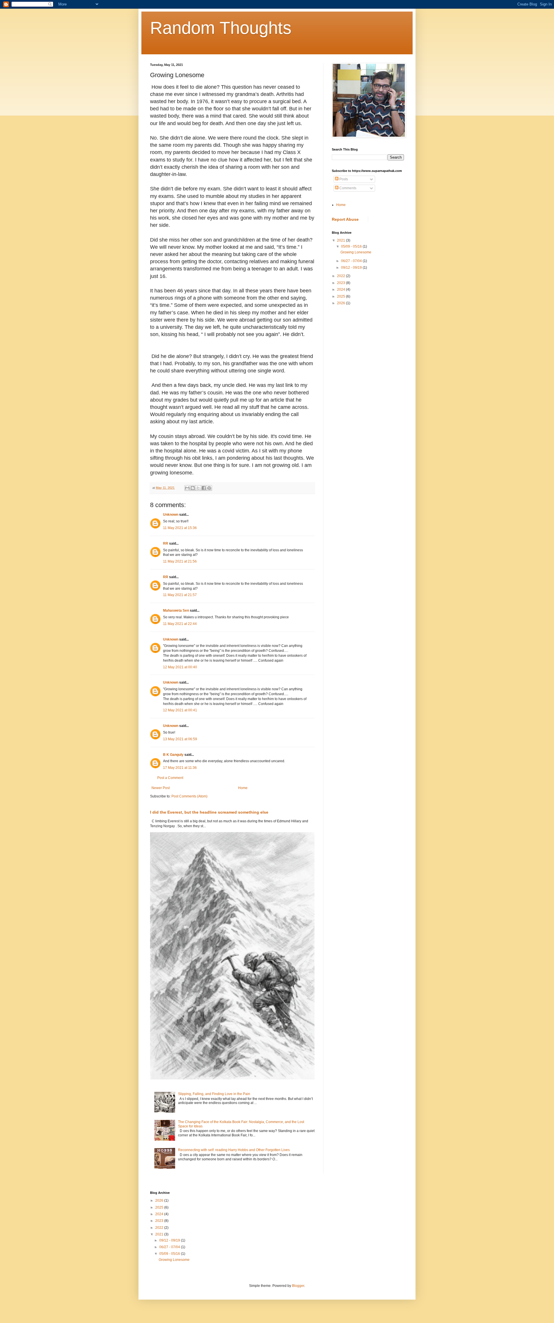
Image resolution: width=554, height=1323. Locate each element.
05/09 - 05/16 (352, 246)
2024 (341, 289)
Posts (343, 179)
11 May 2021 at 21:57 (180, 595)
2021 (341, 240)
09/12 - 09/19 (352, 268)
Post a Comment (170, 778)
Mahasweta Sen (176, 610)
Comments (347, 188)
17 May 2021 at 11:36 (180, 768)
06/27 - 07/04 (352, 261)
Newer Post (160, 788)
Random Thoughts (220, 28)
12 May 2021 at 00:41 (180, 710)
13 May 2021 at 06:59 (180, 739)
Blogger (298, 1286)
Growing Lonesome (355, 252)
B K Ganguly (173, 755)
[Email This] (187, 488)
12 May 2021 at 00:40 (180, 667)
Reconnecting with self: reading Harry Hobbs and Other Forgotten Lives (234, 1150)
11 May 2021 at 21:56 (180, 561)
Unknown (170, 515)
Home (243, 788)
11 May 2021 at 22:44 (180, 624)
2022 (341, 276)
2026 (341, 303)
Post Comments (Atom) (189, 796)
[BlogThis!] (193, 488)
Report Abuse (345, 219)
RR (165, 543)
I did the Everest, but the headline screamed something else (209, 812)
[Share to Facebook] (204, 488)
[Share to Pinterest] (209, 488)
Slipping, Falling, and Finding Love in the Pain (214, 1094)
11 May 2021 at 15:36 (180, 528)
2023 (341, 283)
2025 (341, 296)
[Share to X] (198, 488)
